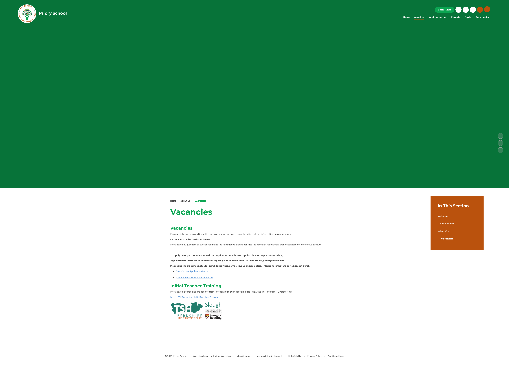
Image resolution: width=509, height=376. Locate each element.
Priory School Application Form (192, 271)
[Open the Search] (480, 10)
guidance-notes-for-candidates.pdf (194, 277)
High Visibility (294, 356)
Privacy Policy (314, 356)
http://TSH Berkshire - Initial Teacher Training (194, 297)
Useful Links (444, 9)
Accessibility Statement (269, 356)
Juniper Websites (221, 356)
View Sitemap (244, 356)
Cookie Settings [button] (336, 356)
